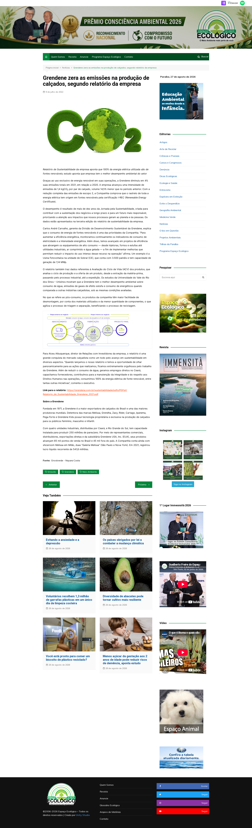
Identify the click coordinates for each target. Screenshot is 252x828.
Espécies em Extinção (171, 196)
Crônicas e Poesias (169, 155)
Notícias (164, 223)
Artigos (163, 142)
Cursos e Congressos (171, 162)
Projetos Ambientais (170, 237)
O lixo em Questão (169, 230)
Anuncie (84, 56)
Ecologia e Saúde (168, 183)
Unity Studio (83, 815)
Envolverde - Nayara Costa (65, 460)
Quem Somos (58, 56)
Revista (72, 56)
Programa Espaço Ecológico (106, 56)
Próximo (142, 484)
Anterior (53, 484)
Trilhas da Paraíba (169, 244)
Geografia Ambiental (170, 210)
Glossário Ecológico (110, 805)
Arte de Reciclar (168, 149)
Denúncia (164, 169)
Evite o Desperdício (170, 203)
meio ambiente (90, 472)
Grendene (69, 472)
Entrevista (165, 189)
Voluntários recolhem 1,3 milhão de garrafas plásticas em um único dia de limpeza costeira (69, 599)
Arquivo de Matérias (110, 811)
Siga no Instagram (183, 484)
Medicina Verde (168, 217)
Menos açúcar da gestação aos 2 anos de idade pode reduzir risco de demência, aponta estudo (125, 659)
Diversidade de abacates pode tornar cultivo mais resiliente (123, 597)
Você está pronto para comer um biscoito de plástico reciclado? (68, 657)
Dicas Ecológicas (168, 176)
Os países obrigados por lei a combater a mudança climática (123, 541)
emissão (52, 472)
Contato (128, 56)
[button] (172, 449)
